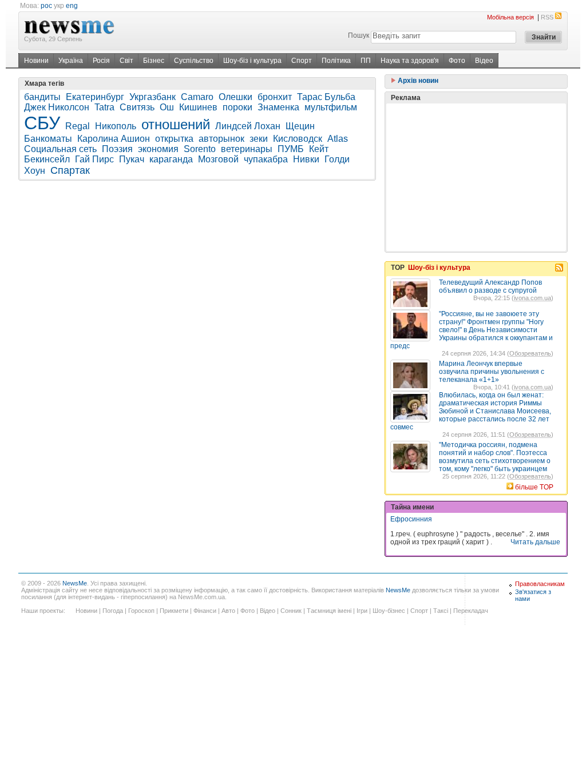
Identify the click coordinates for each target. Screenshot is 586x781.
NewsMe (74, 583)
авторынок (221, 139)
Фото (457, 61)
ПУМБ (291, 149)
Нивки (306, 159)
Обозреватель (530, 353)
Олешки (235, 97)
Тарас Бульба (326, 97)
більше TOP (534, 487)
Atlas (337, 139)
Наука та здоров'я (410, 61)
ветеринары (246, 149)
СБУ (42, 123)
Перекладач (470, 610)
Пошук (358, 35)
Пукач (131, 159)
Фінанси (204, 610)
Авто (228, 610)
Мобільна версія (510, 17)
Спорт (301, 61)
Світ (126, 61)
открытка (174, 139)
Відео (484, 61)
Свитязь (137, 107)
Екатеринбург (95, 97)
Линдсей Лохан (247, 126)
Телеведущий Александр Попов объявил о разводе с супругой (490, 286)
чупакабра (266, 159)
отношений (175, 124)
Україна (70, 61)
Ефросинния (411, 519)
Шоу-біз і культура (252, 61)
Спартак (70, 170)
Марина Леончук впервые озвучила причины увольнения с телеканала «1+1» (491, 372)
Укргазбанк (152, 97)
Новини (36, 61)
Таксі (440, 610)
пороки (237, 107)
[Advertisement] (476, 177)
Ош (167, 107)
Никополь (115, 126)
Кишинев (198, 107)
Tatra (104, 107)
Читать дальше (535, 542)
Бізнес (153, 61)
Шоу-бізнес (389, 610)
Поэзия (117, 149)
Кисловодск (297, 139)
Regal (77, 126)
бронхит (275, 97)
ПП (366, 61)
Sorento (200, 149)
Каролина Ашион (113, 139)
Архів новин (417, 81)
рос (46, 6)
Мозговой (218, 159)
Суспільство (193, 61)
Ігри (362, 610)
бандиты (42, 97)
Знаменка (278, 107)
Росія (101, 61)
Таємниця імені (329, 610)
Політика (336, 61)
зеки (259, 139)
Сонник (291, 610)
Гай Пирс (94, 159)
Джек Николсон (56, 107)
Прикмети (174, 610)
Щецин (300, 126)
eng (72, 6)
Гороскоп (141, 610)
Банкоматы (48, 139)
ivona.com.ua (532, 297)
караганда (171, 159)
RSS (547, 17)
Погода (112, 610)
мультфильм (330, 107)
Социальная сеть (60, 149)
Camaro (197, 97)
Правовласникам (540, 583)
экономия (158, 149)
